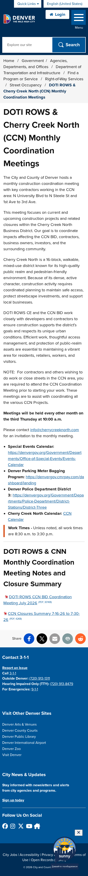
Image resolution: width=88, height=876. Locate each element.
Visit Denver (11, 755)
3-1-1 (12, 673)
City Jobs (10, 855)
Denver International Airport (24, 743)
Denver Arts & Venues (19, 724)
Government (33, 60)
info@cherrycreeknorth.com (54, 429)
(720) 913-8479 (61, 684)
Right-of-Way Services (64, 78)
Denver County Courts (19, 731)
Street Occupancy (26, 85)
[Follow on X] (20, 826)
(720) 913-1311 (39, 678)
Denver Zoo (11, 749)
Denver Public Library (19, 737)
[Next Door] (36, 826)
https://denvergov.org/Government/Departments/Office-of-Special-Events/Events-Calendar (44, 458)
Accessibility (29, 855)
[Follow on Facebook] (4, 826)
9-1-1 (34, 689)
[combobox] (66, 4)
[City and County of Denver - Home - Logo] (19, 18)
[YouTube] (28, 826)
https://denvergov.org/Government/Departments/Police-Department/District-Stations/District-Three (46, 501)
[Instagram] (12, 826)
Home (8, 60)
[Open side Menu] (78, 18)
